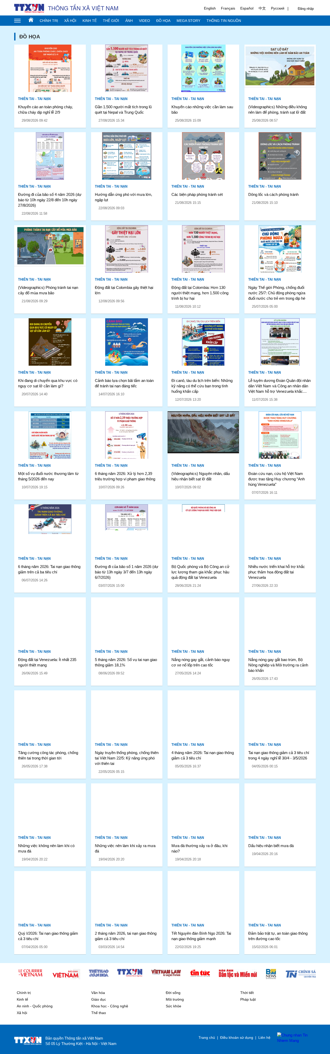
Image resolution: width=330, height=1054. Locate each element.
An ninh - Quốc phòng (35, 1006)
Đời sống (173, 993)
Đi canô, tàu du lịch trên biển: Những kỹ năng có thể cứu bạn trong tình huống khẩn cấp (202, 386)
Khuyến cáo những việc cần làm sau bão (202, 109)
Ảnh (129, 21)
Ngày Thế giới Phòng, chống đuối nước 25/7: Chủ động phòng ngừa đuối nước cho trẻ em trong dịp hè (276, 292)
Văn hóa (98, 993)
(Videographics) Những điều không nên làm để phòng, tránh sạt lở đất (277, 109)
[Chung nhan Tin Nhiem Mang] (294, 1037)
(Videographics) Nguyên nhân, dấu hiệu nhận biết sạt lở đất (200, 476)
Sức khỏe (173, 1006)
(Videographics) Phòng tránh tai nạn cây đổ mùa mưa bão (48, 290)
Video (144, 21)
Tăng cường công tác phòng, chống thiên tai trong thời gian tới (48, 755)
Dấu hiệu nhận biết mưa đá (271, 845)
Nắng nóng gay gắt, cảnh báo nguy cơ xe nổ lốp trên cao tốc (200, 662)
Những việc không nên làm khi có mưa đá (46, 848)
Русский (277, 8)
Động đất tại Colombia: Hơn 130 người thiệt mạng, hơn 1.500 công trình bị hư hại (199, 292)
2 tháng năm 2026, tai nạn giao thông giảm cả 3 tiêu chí (125, 936)
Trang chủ (31, 19)
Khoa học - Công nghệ (109, 1006)
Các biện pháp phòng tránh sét (197, 194)
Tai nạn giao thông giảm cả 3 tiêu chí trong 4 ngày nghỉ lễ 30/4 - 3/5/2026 (278, 755)
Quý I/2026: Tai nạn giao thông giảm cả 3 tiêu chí (48, 936)
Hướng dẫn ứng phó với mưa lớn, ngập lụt (123, 197)
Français (228, 8)
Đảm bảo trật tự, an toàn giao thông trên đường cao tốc (278, 936)
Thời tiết (247, 993)
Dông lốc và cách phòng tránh (273, 194)
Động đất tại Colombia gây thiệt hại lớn (124, 290)
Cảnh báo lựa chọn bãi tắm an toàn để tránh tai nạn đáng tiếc (124, 383)
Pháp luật (248, 999)
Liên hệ (264, 1037)
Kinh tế (89, 21)
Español (246, 8)
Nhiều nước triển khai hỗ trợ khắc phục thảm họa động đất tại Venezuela (276, 572)
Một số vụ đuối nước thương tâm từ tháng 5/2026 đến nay (48, 476)
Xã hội (70, 21)
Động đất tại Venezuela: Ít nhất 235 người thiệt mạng (47, 662)
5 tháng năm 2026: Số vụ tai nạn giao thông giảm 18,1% (126, 662)
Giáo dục (98, 999)
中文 (262, 8)
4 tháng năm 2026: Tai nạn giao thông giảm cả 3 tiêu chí (202, 755)
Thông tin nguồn (224, 21)
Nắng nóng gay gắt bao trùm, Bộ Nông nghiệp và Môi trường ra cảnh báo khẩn (278, 665)
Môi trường (175, 999)
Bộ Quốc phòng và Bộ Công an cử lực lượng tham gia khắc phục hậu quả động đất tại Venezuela (200, 572)
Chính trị (49, 21)
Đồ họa (163, 21)
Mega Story (188, 21)
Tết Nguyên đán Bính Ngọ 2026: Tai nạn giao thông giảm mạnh (201, 936)
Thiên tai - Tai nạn (34, 99)
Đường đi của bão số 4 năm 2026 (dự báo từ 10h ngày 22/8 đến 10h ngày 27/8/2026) (49, 199)
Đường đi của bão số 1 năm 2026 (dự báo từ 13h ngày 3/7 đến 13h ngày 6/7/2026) (126, 572)
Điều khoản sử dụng (236, 1037)
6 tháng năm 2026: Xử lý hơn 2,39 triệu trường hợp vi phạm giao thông (125, 476)
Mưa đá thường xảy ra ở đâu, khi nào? (199, 848)
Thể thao (98, 1013)
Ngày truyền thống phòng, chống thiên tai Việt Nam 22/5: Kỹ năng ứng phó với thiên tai (127, 758)
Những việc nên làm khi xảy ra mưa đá (125, 848)
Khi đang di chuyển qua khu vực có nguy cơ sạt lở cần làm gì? (47, 383)
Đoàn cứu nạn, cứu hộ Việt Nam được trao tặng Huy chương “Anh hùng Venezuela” (276, 479)
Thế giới (111, 21)
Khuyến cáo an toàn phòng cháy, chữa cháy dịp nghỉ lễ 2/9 (45, 109)
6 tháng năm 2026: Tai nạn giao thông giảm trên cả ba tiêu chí (49, 569)
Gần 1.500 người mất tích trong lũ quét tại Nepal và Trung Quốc (123, 109)
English (210, 8)
